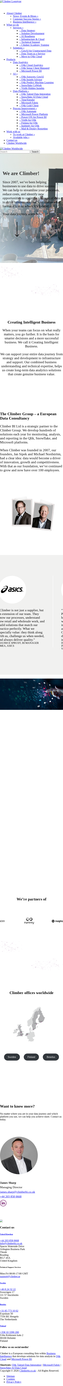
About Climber (14, 13)
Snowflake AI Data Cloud (13, 1367)
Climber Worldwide (16, 143)
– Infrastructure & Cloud (31, 39)
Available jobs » (21, 137)
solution (52, 780)
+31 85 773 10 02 (9, 1310)
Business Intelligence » (24, 22)
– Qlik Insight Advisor (30, 79)
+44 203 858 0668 (10, 1196)
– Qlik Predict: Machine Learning (36, 82)
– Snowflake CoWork (30, 85)
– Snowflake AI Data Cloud (33, 97)
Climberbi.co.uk (27, 1370)
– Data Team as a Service (32, 53)
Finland (31, 1057)
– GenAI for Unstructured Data (35, 50)
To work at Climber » (24, 134)
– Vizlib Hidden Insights (31, 88)
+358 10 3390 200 (9, 1332)
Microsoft (31, 834)
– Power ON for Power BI (33, 117)
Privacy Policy (13, 1382)
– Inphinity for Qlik (29, 125)
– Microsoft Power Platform (33, 114)
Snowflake (42, 834)
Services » (18, 27)
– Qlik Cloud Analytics (31, 65)
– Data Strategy (27, 30)
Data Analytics (20, 62)
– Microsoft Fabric (28, 102)
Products (10, 59)
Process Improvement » (25, 108)
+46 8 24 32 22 (8, 1289)
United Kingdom (6, 1234)
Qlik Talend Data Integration (26, 1365)
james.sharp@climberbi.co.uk (17, 1191)
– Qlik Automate (27, 111)
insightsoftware (26, 837)
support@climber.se (10, 1276)
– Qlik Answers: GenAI (31, 76)
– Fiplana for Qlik (28, 123)
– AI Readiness (27, 36)
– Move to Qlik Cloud (30, 56)
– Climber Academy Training (34, 45)
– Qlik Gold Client (28, 105)
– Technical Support (29, 42)
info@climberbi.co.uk (11, 1243)
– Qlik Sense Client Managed (34, 68)
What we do (12, 24)
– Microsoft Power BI (30, 71)
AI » (15, 73)
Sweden (12, 1057)
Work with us (13, 131)
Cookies (10, 1379)
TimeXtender (6, 837)
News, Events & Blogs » (25, 16)
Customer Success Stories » (27, 19)
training (33, 763)
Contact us (11, 140)
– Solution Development (31, 33)
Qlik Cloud (36, 821)
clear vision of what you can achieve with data (23, 754)
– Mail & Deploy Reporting (33, 128)
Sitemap (10, 1376)
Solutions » (18, 47)
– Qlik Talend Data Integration (35, 94)
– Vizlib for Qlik (27, 120)
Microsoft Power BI (21, 1359)
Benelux (51, 1057)
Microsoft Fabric (51, 1365)
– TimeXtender (27, 99)
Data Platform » (21, 91)
